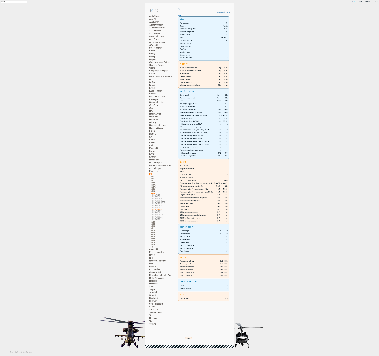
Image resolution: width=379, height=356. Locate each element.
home (360, 1)
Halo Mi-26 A (156, 197)
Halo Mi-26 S (157, 209)
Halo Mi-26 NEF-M (159, 202)
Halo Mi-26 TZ (157, 220)
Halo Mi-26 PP (157, 207)
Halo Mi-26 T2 (157, 213)
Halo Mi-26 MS (157, 200)
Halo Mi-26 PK (157, 205)
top (188, 338)
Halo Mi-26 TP (157, 216)
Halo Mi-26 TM (157, 214)
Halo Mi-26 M (157, 198)
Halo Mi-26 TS (157, 218)
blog (376, 1)
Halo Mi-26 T (156, 211)
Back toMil (157, 10)
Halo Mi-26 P (157, 204)
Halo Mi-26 (156, 195)
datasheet (368, 1)
